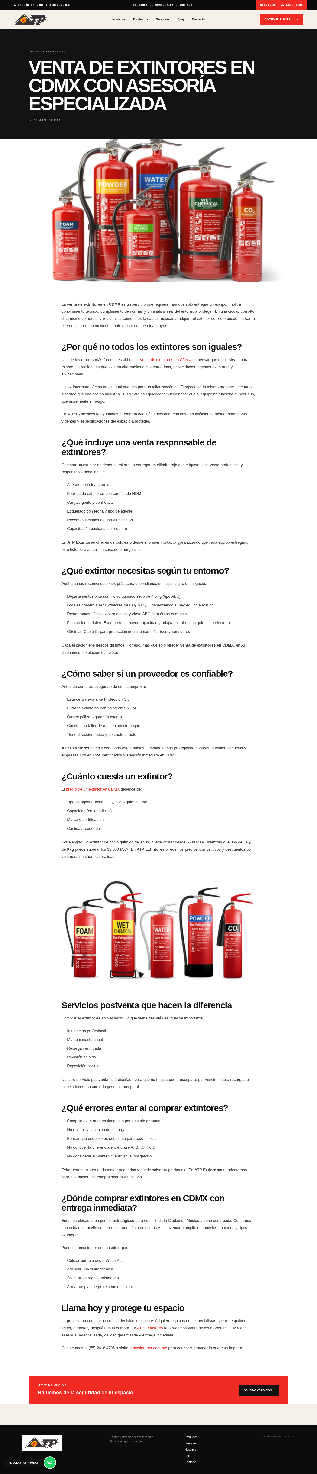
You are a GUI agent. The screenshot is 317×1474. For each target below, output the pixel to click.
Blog (180, 19)
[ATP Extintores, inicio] (63, 19)
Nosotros (118, 19)
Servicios (162, 19)
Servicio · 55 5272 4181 (281, 4)
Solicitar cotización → (259, 1390)
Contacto (198, 19)
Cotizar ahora (281, 19)
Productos (140, 19)
